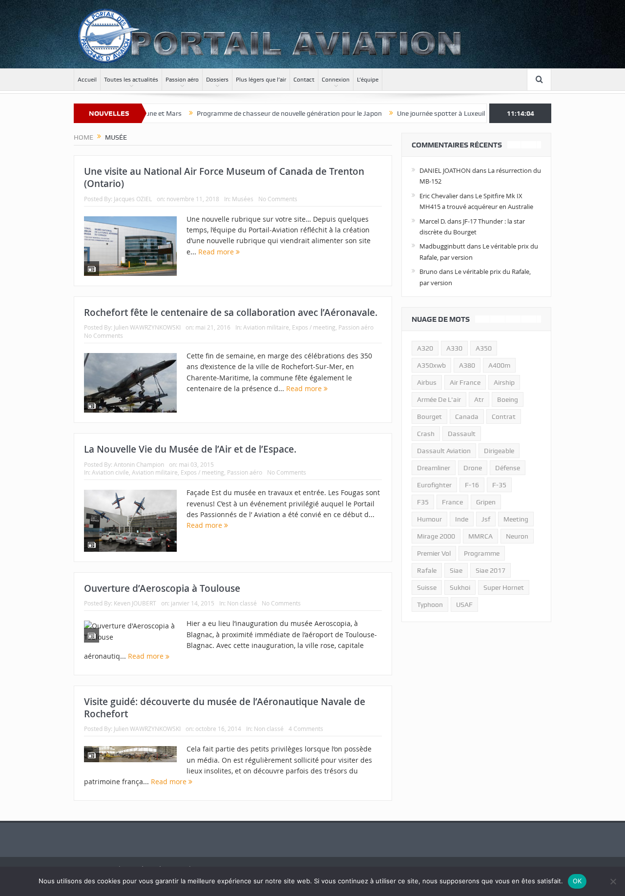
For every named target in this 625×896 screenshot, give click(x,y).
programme (482, 553)
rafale (427, 570)
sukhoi (460, 587)
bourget (429, 416)
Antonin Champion (139, 464)
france (452, 502)
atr (479, 399)
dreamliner (433, 468)
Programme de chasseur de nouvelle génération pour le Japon (267, 113)
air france (465, 382)
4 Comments (306, 728)
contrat (504, 416)
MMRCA (480, 536)
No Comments (277, 199)
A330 (454, 348)
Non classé (242, 603)
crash (426, 434)
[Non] (613, 881)
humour (429, 519)
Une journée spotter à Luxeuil (419, 113)
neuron (517, 536)
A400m (499, 365)
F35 (423, 502)
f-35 (499, 485)
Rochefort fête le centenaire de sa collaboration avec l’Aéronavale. (230, 312)
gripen (486, 502)
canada (467, 416)
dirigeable (499, 451)
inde (461, 519)
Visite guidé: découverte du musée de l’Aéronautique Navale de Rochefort (224, 707)
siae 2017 (490, 570)
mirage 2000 (436, 536)
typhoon (430, 604)
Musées (242, 199)
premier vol (434, 553)
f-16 (472, 485)
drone (472, 468)
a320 (425, 348)
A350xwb (431, 365)
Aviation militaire (266, 327)
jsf (485, 519)
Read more (217, 251)
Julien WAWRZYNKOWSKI (147, 327)
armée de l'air (439, 399)
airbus (427, 382)
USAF (464, 604)
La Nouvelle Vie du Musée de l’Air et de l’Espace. (190, 449)
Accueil (87, 79)
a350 (484, 348)
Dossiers (217, 79)
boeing (507, 399)
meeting (515, 519)
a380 (467, 365)
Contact (303, 79)
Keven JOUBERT (135, 603)
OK (577, 881)
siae (456, 570)
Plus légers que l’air (261, 79)
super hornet (503, 587)
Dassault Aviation (444, 451)
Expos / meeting (313, 327)
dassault (462, 434)
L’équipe (367, 79)
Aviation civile (110, 472)
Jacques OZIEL (133, 199)
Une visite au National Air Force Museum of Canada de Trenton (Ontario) (224, 177)
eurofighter (434, 485)
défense (507, 468)
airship (504, 382)
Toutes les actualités (131, 79)
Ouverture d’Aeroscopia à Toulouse (162, 588)
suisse (427, 587)
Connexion (336, 79)
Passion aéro (182, 79)
